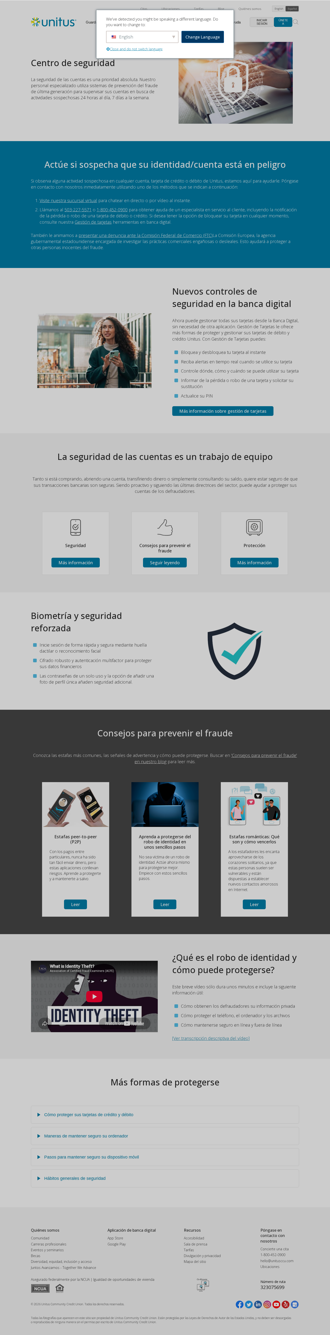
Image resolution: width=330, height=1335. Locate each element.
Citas (143, 9)
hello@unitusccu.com (277, 1261)
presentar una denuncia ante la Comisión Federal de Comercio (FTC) (146, 235)
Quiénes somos (249, 9)
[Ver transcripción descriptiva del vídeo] (211, 1038)
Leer (75, 904)
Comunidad (40, 1238)
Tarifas (198, 9)
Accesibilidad (194, 1238)
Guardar (92, 22)
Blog (221, 9)
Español (292, 8)
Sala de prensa (195, 1244)
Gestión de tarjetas (93, 222)
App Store (115, 1238)
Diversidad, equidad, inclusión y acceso (61, 1261)
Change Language (203, 37)
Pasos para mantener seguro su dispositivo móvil (91, 1157)
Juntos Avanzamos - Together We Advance (63, 1267)
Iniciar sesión (262, 22)
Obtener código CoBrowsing (203, 1285)
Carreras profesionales (48, 1244)
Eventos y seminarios (47, 1250)
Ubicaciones (170, 9)
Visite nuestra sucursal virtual (68, 200)
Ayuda (235, 22)
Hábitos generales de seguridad (75, 1178)
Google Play (117, 1244)
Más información (75, 562)
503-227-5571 (78, 210)
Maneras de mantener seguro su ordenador (86, 1136)
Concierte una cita (274, 1249)
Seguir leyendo (165, 562)
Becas (35, 1255)
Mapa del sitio (195, 1261)
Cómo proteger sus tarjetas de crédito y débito (88, 1114)
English (279, 8)
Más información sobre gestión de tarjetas (222, 411)
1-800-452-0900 (112, 210)
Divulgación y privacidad (202, 1255)
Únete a (283, 22)
